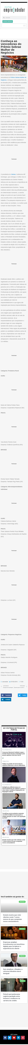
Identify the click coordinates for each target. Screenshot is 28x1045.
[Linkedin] (18, 1038)
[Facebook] (5, 1038)
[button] (6, 695)
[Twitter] (9, 1038)
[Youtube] (14, 1038)
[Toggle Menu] (24, 25)
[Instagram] (23, 1038)
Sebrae (13, 174)
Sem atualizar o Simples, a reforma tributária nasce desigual (12, 971)
